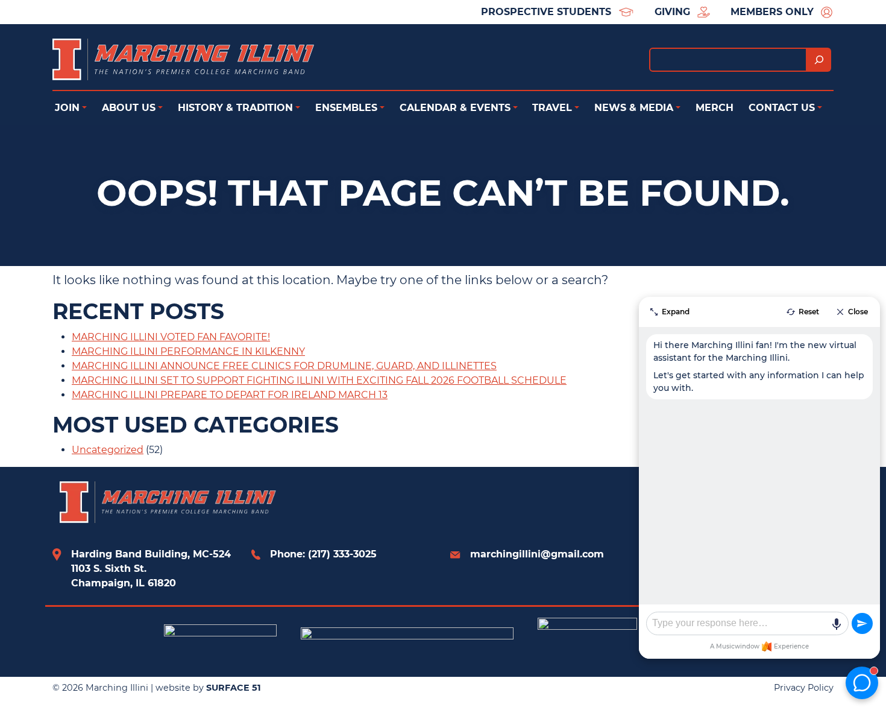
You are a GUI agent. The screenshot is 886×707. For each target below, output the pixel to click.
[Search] (819, 60)
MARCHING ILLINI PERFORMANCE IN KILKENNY (188, 351)
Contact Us (782, 107)
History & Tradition (235, 107)
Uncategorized (107, 449)
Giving (672, 11)
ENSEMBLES (346, 107)
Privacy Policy (804, 687)
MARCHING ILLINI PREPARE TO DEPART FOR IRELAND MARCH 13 (230, 395)
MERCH (715, 107)
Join (67, 107)
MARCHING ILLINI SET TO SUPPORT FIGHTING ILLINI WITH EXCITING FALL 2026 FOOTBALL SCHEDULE (319, 380)
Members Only (772, 11)
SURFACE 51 (233, 687)
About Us (129, 107)
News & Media (633, 107)
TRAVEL (552, 107)
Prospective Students (546, 11)
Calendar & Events (455, 107)
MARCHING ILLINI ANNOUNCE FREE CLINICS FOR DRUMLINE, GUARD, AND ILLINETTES (284, 366)
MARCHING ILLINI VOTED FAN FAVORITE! (171, 337)
